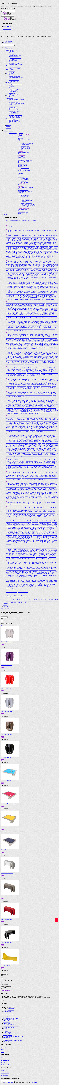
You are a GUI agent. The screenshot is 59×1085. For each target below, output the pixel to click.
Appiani (8, 248)
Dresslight (51, 314)
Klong (54, 408)
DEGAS (8, 308)
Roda (13, 514)
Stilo (13, 538)
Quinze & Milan (31, 503)
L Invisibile (9, 417)
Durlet (55, 316)
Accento (14, 237)
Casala (36, 285)
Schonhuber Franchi (51, 524)
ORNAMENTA (44, 478)
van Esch (9, 568)
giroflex (12, 357)
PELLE (44, 485)
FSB (35, 347)
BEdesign (37, 264)
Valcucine (25, 567)
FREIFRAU (40, 345)
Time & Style (18, 553)
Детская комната (25, 144)
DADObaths (21, 303)
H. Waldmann (17, 367)
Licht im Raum (52, 422)
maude (56, 441)
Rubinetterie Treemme (48, 515)
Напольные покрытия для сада (28, 205)
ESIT (40, 327)
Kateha (8, 404)
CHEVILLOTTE (20, 291)
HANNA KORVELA (26, 367)
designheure (25, 310)
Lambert (34, 418)
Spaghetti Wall (53, 533)
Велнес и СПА (21, 157)
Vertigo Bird (17, 571)
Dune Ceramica (33, 316)
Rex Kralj (35, 510)
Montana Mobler (53, 450)
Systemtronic (51, 542)
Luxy (37, 431)
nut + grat (36, 467)
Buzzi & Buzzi (52, 277)
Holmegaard (14, 373)
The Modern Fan (52, 550)
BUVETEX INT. (42, 277)
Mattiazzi (51, 441)
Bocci (24, 270)
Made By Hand (43, 435)
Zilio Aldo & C (23, 601)
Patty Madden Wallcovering (51, 484)
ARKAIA (42, 250)
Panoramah (40, 483)
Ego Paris (26, 322)
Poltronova (25, 494)
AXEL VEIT (27, 257)
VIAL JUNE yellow (5, 826)
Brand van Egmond (29, 273)
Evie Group (24, 329)
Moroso (14, 453)
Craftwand (9, 299)
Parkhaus (26, 484)
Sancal (55, 520)
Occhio (36, 472)
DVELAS (30, 317)
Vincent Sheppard (25, 573)
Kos (33, 410)
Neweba (27, 462)
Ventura (19, 570)
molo (31, 450)
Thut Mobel (50, 551)
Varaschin (27, 568)
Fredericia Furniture (20, 345)
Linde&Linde (35, 424)
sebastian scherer (30, 526)
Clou (49, 292)
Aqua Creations (27, 248)
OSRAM (12, 479)
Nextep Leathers (38, 462)
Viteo (12, 575)
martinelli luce (36, 440)
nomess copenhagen (43, 465)
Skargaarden (23, 532)
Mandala (31, 437)
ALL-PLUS (25, 242)
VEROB (41, 570)
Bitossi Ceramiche (11, 269)
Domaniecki (51, 313)
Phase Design (27, 488)
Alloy (41, 242)
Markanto (54, 439)
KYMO (36, 413)
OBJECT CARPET (15, 472)
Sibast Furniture (38, 529)
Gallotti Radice (16, 353)
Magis (21, 436)
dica (7, 312)
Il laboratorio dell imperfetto (49, 380)
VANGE (21, 568)
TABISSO (9, 548)
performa (49, 485)
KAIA (23, 400)
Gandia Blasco (36, 353)
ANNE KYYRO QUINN (19, 246)
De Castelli (47, 305)
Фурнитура (20, 173)
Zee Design (27, 599)
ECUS (29, 321)
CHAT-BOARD (44, 290)
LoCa (30, 427)
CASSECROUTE (38, 286)
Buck (24, 275)
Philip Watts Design (41, 488)
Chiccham (28, 291)
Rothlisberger (20, 515)
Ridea (39, 511)
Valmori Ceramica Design (41, 567)
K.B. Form (9, 400)
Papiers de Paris (10, 484)
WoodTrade (22, 586)
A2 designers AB (15, 235)
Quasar (52, 502)
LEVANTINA (43, 422)
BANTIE (13, 262)
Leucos (30, 422)
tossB (23, 555)
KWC (20, 413)
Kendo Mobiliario (48, 404)
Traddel (43, 555)
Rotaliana (13, 515)
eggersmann (20, 322)
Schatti (48, 523)
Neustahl (48, 461)
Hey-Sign (37, 371)
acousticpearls (35, 237)
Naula (55, 459)
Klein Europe (39, 408)
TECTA (50, 549)
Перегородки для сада (26, 203)
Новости (8, 128)
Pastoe (42, 484)
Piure (14, 491)
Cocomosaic (14, 294)
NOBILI (17, 465)
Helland (8, 370)
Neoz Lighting (29, 461)
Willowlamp (15, 584)
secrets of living (39, 526)
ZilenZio (16, 601)
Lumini (14, 431)
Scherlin (17, 524)
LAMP (49, 418)
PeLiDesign (38, 485)
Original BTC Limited (15, 478)
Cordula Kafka (35, 296)
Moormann (24, 452)
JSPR (54, 395)
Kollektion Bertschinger (46, 409)
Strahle (49, 538)
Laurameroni (51, 419)
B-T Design (25, 261)
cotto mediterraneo (11, 297)
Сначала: (3, 615)
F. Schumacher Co (15, 334)
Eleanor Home (44, 322)
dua (23, 316)
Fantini (8, 335)
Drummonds (18, 316)
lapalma (27, 419)
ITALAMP (20, 388)
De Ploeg (9, 307)
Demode (46, 308)
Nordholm (14, 466)
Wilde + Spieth (46, 583)
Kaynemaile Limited (27, 404)
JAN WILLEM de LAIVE (13, 393)
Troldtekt (18, 558)
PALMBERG (23, 483)
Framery (40, 344)
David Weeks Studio (28, 305)
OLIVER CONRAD (33, 475)
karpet (41, 402)
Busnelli (35, 277)
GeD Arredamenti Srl (21, 354)
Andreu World (22, 244)
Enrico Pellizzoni (54, 325)
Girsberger (18, 357)
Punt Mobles (51, 497)
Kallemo (41, 400)
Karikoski (50, 401)
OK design (38, 474)
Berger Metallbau (50, 266)
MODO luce (9, 450)
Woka (12, 585)
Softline (32, 533)
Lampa (54, 418)
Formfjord (25, 342)
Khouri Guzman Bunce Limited (14, 406)
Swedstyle (26, 542)
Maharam (34, 436)
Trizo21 (13, 558)
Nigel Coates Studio (11, 463)
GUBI (27, 364)
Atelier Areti (37, 255)
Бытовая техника (25, 182)
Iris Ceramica (19, 387)
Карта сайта (3, 1062)
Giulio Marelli (25, 357)
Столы (19, 136)
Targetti (8, 549)
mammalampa (17, 437)
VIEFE (33, 572)
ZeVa (8, 601)
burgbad (45, 275)
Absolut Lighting (43, 235)
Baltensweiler (47, 261)
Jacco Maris (17, 392)
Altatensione (24, 243)
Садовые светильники (26, 200)
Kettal (35, 405)
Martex (30, 440)
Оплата (2, 1052)
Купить (2, 644)
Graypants (22, 361)
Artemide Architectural (23, 252)
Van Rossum (15, 568)
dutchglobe (15, 317)
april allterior (14, 248)
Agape (41, 238)
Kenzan (13, 405)
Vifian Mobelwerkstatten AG (43, 572)
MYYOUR (53, 456)
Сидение (20, 135)
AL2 (42, 240)
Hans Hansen (36, 367)
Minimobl (41, 446)
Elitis (23, 323)
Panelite (34, 483)
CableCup (14, 282)
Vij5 (52, 572)
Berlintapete (9, 268)
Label (49, 417)
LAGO (22, 418)
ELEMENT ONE (52, 322)
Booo (22, 272)
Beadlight (24, 264)
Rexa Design (41, 510)
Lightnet (40, 423)
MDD (43, 443)
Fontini (29, 340)
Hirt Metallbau (51, 371)
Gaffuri (53, 352)
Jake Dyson (32, 392)
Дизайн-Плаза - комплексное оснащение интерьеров (16, 1016)
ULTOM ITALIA (26, 562)
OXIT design (32, 479)
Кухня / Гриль (21, 192)
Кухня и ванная (21, 155)
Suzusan (51, 541)
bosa (38, 272)
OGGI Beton (27, 474)
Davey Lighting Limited (47, 304)
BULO (32, 275)
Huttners (32, 375)
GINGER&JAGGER (27, 356)
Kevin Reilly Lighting (48, 405)
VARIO (51, 568)
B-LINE (19, 261)
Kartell (45, 402)
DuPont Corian (42, 316)
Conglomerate (49, 295)
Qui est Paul (15, 503)
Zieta (12, 601)
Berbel (44, 266)
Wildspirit (53, 583)
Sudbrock (19, 541)
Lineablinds (48, 424)
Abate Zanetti (27, 235)
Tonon (46, 554)
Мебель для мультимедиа (24, 139)
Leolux (14, 422)
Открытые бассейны (26, 199)
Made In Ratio (51, 435)
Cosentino (42, 296)
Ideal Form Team (25, 379)
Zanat (8, 599)
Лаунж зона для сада (23, 190)
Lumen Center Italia (45, 430)
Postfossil (9, 496)
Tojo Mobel (53, 553)
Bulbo (28, 275)
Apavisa (37, 247)
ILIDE (16, 382)
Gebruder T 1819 (10, 354)
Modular (16, 450)
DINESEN (45, 312)
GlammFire (44, 357)
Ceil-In (46, 287)
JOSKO (46, 395)
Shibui (19, 529)
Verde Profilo (25, 570)
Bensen (24, 266)
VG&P (46, 571)
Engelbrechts (41, 325)
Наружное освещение (23, 153)
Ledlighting (34, 421)
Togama (47, 553)
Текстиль (20, 174)
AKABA (13, 240)
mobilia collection (33, 449)
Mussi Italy (19, 456)
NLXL (13, 465)
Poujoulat (15, 496)
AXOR (40, 257)
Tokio (12, 554)
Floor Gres (28, 339)
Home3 (49, 373)
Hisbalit (8, 373)
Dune (27, 316)
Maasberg (35, 435)
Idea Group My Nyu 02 (8, 1024)
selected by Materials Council (46, 527)
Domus (8, 314)
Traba (39, 555)
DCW (35, 305)
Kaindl (27, 400)
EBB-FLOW (13, 321)
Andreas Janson (14, 244)
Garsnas (42, 353)
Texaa (46, 550)
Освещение (20, 151)
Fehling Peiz (14, 336)
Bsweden (19, 275)
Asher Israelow (37, 253)
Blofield (32, 269)
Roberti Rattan (51, 513)
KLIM (45, 408)
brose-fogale (14, 274)
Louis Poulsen (31, 428)
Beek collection (49, 264)
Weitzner (33, 581)
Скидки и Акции (5, 1060)
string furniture (16, 540)
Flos (38, 339)
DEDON (47, 307)
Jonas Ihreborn (37, 395)
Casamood (16, 286)
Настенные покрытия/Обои (24, 162)
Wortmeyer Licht (50, 586)
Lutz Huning (25, 431)
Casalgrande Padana (43, 285)
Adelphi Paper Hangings (17, 238)
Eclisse (24, 321)
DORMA (14, 314)
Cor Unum (22, 296)
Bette (42, 268)
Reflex (47, 509)
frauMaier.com (54, 344)
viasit (15, 572)
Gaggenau (9, 353)
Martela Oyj (24, 440)
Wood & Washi (25, 585)
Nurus (31, 467)
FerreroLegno (32, 336)
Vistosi (8, 575)
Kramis (37, 410)
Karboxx (25, 401)
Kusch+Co (9, 413)
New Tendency (12, 462)
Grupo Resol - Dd (44, 362)
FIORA (32, 338)
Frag (31, 344)
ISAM (41, 387)
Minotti (46, 446)
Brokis (8, 274)
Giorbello (39, 356)
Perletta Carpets (10, 487)
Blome (37, 269)
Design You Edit (44, 309)
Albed (56, 240)
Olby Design (19, 475)
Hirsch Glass (43, 371)
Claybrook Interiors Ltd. (42, 292)
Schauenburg (53, 523)
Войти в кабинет (7, 41)
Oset (8, 479)
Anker (40, 244)
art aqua (38, 251)
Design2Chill (53, 309)
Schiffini (22, 524)
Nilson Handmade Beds (34, 463)
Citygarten (26, 292)
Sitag (55, 531)
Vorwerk (30, 576)
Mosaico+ (23, 453)
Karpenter (36, 402)
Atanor (24, 255)
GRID (52, 361)
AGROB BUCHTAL (27, 239)
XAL (8, 592)
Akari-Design (19, 240)
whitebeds (17, 583)
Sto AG (24, 538)
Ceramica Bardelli (53, 287)
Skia (28, 532)
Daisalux (28, 303)
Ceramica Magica (29, 288)
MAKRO (53, 436)
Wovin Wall (9, 588)
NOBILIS (23, 465)
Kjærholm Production (30, 408)
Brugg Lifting (35, 274)
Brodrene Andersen (52, 273)
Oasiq (8, 472)
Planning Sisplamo (52, 491)
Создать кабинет (7, 42)
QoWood (32, 502)
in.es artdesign (10, 383)
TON (37, 554)
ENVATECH (10, 326)
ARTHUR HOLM (48, 252)
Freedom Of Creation (31, 345)
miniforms (35, 446)
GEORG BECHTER (38, 354)
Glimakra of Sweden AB (33, 358)
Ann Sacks (52, 244)
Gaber (15, 352)
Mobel (53, 448)
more (28, 452)
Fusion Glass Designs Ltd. (22, 348)
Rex (30, 510)
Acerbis (19, 237)
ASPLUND (9, 255)
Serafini (31, 528)
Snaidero (17, 533)
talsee (47, 548)
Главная (2, 608)
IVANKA (34, 388)
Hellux (13, 370)
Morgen (43, 452)
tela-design (9, 550)
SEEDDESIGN (27, 527)
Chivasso (33, 291)
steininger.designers (11, 537)
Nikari (19, 463)
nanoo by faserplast (36, 459)
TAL (43, 548)
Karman (30, 402)
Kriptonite (55, 410)
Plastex (8, 492)
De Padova (54, 305)
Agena (52, 238)
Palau (12, 483)
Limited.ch (23, 424)
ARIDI (31, 250)
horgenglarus (12, 374)
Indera (12, 384)
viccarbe (28, 572)
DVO (35, 317)
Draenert (38, 314)
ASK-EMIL (44, 253)
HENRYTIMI (24, 370)
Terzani (41, 550)
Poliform (50, 493)
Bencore (55, 265)
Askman (50, 253)
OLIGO (25, 475)
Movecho (46, 453)
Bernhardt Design (28, 268)
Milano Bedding (16, 446)
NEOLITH (22, 461)
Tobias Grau (40, 553)
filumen (17, 338)
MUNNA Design (10, 456)
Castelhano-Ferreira (11, 287)
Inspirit (19, 386)
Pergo (54, 485)
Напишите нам (7, 29)
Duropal (8, 317)
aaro (22, 235)
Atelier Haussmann (46, 255)
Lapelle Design (34, 419)
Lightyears (47, 423)
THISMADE (28, 551)
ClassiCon (32, 292)
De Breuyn (41, 305)
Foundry (45, 343)
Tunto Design (42, 558)
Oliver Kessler (43, 475)
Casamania (9, 286)
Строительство (21, 183)
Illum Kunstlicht (27, 382)
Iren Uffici (13, 387)
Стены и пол (21, 159)
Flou (46, 339)
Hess (28, 371)
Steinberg (50, 536)
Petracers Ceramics (18, 488)
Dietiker (32, 312)
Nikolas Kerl (24, 463)
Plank (33, 491)
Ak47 (8, 240)
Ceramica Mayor (38, 288)
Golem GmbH (14, 360)
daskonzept (24, 304)
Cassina (45, 286)
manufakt (43, 437)
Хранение (20, 138)
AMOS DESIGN (46, 243)
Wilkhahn (9, 584)
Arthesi (41, 252)
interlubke (29, 386)
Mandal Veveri (25, 437)
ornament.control (35, 478)
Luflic (38, 430)
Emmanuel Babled (20, 325)
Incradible (54, 383)
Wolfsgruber (17, 585)
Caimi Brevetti (26, 282)
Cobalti (8, 294)
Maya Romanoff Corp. (31, 443)
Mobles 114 (42, 449)
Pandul (29, 483)
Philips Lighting (51, 488)
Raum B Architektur (38, 507)
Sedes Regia (54, 526)
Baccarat (40, 261)
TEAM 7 (14, 549)
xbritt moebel (13, 592)
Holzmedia (44, 373)
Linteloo (54, 424)
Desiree (38, 310)
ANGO (35, 244)
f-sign (8, 334)
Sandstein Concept (11, 522)
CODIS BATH (30, 294)
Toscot (16, 555)
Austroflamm (49, 256)
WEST (46, 581)
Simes (24, 531)
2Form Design (17, 230)
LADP (17, 418)
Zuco (8, 602)
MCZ (39, 443)
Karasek (20, 401)
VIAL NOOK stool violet (6, 665)
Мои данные (4, 1070)
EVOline (30, 329)
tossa (20, 555)
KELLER (40, 404)
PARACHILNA (19, 484)
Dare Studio (9, 304)
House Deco (43, 374)
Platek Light (14, 492)
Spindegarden (36, 535)
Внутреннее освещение (23, 152)
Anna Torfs (9, 246)
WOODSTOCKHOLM (12, 586)
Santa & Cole (27, 522)
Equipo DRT (23, 326)
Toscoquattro (9, 555)
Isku (47, 387)
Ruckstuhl (9, 516)
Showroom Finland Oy (27, 529)
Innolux (53, 384)
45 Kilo (53, 230)
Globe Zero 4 (43, 358)
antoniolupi (18, 247)
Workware (43, 586)
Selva (22, 528)
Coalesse (54, 292)
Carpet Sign (9, 285)
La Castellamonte (21, 417)
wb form (21, 581)
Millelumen (29, 446)
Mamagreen (9, 437)
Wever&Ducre (10, 583)
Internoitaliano (36, 386)
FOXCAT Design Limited (19, 344)
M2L (14, 435)
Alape (52, 240)
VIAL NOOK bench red (6, 919)
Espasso (44, 327)
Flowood (51, 339)
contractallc (11, 1010)
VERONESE (48, 570)
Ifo (55, 379)
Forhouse (42, 340)
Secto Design (47, 526)
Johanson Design (21, 395)
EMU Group (29, 325)
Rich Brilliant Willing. (17, 511)
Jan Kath (52, 392)
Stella (18, 537)
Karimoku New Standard (12, 402)
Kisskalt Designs (10, 408)
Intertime (48, 386)
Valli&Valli (31, 567)
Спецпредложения (18, 133)
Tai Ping (26, 548)
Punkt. (45, 497)
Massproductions (10, 441)
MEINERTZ (9, 444)
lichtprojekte (21, 423)
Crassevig (15, 299)
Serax (36, 528)
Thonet (35, 551)
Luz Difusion (42, 431)
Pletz (32, 492)
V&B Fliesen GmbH (11, 567)
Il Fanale (38, 380)
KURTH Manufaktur (50, 411)
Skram (41, 532)
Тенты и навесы (25, 195)
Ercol (42, 326)
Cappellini (28, 283)
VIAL (11, 572)
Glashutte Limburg (14, 358)
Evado (19, 329)
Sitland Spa (9, 532)
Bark (17, 262)
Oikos (33, 474)
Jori (42, 395)
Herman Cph (50, 370)
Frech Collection (10, 345)
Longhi (8, 428)
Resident (14, 510)
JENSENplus (41, 393)
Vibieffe (23, 572)
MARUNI (44, 440)
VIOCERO (39, 573)
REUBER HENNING (23, 510)
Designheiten (17, 310)
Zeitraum (45, 599)
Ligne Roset (53, 423)
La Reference (36, 417)
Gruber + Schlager (34, 362)
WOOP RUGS (30, 586)
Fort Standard (26, 343)
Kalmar (46, 400)
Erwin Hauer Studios (23, 327)
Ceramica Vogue (47, 288)
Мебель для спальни (23, 140)
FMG (56, 339)
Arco (49, 248)
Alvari (35, 243)
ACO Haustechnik (26, 237)
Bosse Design (48, 272)
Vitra (16, 575)
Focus (8, 340)
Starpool (13, 536)
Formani (8, 342)
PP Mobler (21, 496)
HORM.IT (25, 374)
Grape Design (47, 360)
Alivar (17, 242)
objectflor (23, 472)
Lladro (11, 427)
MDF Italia (49, 443)
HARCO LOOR (50, 367)
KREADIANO (44, 410)
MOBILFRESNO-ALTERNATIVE (20, 449)
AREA (15, 250)
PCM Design (20, 485)
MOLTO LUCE (44, 450)
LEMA (56, 421)
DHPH (55, 310)
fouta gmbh (9, 344)
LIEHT (27, 423)
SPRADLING (53, 535)
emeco (14, 325)
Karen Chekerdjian (42, 401)
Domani (44, 313)
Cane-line (9, 283)
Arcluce (45, 248)
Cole (35, 294)
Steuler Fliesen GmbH (45, 537)
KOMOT (55, 409)
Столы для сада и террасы (24, 188)
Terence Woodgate (23, 550)
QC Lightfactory (10, 502)
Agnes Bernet (10, 239)
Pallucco (16, 483)
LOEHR (35, 427)
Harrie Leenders (10, 369)
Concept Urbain (10, 295)
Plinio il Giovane (48, 492)
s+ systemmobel (10, 520)
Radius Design (14, 507)
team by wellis (21, 549)
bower (8, 273)
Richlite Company (27, 511)
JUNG (24, 396)
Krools (34, 411)
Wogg (53, 584)
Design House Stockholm (22, 309)
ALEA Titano (6, 1022)
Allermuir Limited (34, 242)
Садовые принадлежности (27, 204)
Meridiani (40, 444)
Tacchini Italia (20, 548)
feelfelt (8, 336)
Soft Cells (27, 533)
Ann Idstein (45, 244)
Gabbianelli (9, 352)
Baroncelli (23, 262)
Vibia (19, 572)
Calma (32, 282)
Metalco (14, 445)
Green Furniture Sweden (31, 361)
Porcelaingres (41, 494)
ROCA (8, 514)
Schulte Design (17, 526)
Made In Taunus (10, 436)
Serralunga (9, 529)
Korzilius (29, 410)
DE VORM (20, 307)
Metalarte (9, 445)
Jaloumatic (38, 392)
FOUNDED (39, 343)
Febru (46, 335)
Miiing (44, 445)
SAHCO (36, 520)
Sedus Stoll (19, 527)
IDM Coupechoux (49, 379)
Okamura (44, 474)
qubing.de (9, 503)
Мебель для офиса (25, 147)
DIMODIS (38, 312)
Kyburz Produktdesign (27, 413)
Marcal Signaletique (29, 439)
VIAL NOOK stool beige (6, 734)
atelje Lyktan (20, 256)
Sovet (47, 533)
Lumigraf (53, 430)
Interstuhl (43, 386)
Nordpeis (27, 466)
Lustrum (19, 431)
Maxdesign (22, 443)
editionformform (54, 321)
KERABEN (24, 405)
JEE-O (36, 393)
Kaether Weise (17, 400)
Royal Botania (28, 515)
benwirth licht (37, 266)
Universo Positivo (11, 563)
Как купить (3, 1047)
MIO (8, 448)
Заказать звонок (7, 1011)
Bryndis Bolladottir (11, 275)
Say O (22, 523)
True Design (30, 558)
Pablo (8, 483)
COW (43, 297)
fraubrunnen (46, 344)
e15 (7, 321)
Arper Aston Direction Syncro (10, 1033)
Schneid (28, 524)
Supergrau (38, 541)
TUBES (36, 558)
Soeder (22, 533)
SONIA (42, 533)
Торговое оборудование (23, 208)
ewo (43, 329)
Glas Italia (50, 357)
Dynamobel (41, 317)
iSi (44, 387)
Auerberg (43, 256)
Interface (23, 386)
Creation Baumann (23, 299)
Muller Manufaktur (26, 454)
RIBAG (8, 511)
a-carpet (8, 235)
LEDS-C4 (40, 421)
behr (7, 265)
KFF (56, 405)
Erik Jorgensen (48, 326)
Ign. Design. (18, 380)
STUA (33, 540)
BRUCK (28, 274)
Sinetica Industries (35, 531)
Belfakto (12, 265)
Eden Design (35, 321)
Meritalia (46, 444)
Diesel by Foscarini (25, 312)
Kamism (51, 400)
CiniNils (20, 292)
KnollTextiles (24, 409)
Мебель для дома (25, 146)
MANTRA (37, 437)
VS (34, 576)
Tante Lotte (52, 548)
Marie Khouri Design (46, 439)
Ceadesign (41, 287)
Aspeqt (56, 253)
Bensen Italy (30, 266)
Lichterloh (9, 423)
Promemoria (12, 497)
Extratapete (15, 330)
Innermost (33, 384)
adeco (53, 237)
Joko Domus (29, 395)
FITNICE (50, 338)
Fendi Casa (25, 336)
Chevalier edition (10, 291)
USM (33, 563)
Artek (54, 251)
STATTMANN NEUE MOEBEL (24, 536)
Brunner (51, 274)
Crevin (30, 299)
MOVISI (51, 453)
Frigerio (13, 347)
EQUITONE (30, 326)
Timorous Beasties (26, 553)
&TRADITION (10, 226)
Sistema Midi (50, 531)
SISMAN (43, 531)
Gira (7, 357)
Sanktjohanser (20, 522)
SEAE (23, 526)
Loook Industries (15, 428)
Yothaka (22, 595)
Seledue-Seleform (11, 528)
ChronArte (9, 292)
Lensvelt (8, 422)
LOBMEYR (24, 427)
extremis (20, 330)
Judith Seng (9, 396)
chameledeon (36, 290)
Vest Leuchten (35, 571)
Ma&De (22, 435)
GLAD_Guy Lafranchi (35, 357)
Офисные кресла (7, 1029)
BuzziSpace (9, 278)
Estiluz (54, 327)
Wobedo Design (46, 584)
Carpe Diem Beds (44, 283)
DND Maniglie (34, 313)
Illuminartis (35, 382)
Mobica (8, 449)
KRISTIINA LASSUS (26, 411)
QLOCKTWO (25, 502)
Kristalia (17, 411)
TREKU (32, 557)
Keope (18, 405)
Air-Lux (54, 239)
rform (52, 510)
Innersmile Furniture (41, 384)
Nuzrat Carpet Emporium (46, 467)
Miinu (48, 445)
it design (14, 388)
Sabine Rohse (25, 520)
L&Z (14, 417)
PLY (10, 493)
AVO (22, 257)
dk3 (21, 313)
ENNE (47, 325)
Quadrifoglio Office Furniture (42, 502)
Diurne (8, 313)
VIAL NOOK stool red (6, 688)
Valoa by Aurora (52, 567)
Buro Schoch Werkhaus (12, 277)
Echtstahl (19, 321)
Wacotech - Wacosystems (12, 580)
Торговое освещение (23, 212)
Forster (50, 342)
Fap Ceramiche (20, 335)
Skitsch (32, 532)
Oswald (17, 479)
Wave (17, 581)
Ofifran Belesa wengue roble (10, 1020)
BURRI (21, 277)
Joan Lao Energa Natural (52, 393)
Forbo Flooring (36, 340)
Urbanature (24, 563)
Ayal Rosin (45, 257)
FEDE (54, 335)
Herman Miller (10, 371)
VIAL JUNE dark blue (6, 849)
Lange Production (20, 419)
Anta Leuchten (44, 246)
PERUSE (22, 487)
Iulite (29, 388)
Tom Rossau (32, 554)
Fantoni (13, 335)
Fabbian (30, 334)
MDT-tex (55, 443)
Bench (39, 265)
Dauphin (29, 304)
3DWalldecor (44, 230)
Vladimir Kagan (51, 575)
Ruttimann (24, 516)
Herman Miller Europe (20, 371)
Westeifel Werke (52, 581)
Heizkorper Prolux (51, 369)
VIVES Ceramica (42, 575)
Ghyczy (8, 356)
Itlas (25, 388)
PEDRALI (32, 485)
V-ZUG (19, 567)
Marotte (8, 440)
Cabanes (8, 282)
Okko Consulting (10, 475)
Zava (22, 599)
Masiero (49, 440)
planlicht (37, 491)
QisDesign (18, 502)
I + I (7, 379)
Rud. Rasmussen (16, 516)
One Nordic (27, 476)
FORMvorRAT (43, 342)
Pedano (26, 485)
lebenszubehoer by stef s (18, 421)
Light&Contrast (34, 423)
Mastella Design (19, 441)
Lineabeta (42, 424)
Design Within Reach (34, 309)
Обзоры (8, 126)
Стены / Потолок (25, 179)
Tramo (8, 557)
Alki (20, 242)
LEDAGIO (27, 421)
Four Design (51, 343)
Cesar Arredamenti (28, 290)
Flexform (13, 339)
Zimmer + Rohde (32, 601)
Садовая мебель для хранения (25, 191)
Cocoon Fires (21, 294)
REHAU (9, 510)
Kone (15, 410)
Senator (26, 528)
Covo (39, 297)
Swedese (20, 542)
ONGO (41, 476)
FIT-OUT (20, 169)
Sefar (33, 527)
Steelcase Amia (6, 1023)
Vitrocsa (34, 575)
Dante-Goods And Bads (52, 303)
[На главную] (7, 14)
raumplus (46, 507)
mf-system (38, 445)
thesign (8, 551)
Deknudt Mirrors (16, 308)
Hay (38, 369)
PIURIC (18, 491)
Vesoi (29, 571)
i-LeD (12, 379)
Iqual (8, 387)
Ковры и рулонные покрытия (25, 160)
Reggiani (52, 509)
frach (28, 344)
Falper (35, 334)
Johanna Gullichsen (11, 395)
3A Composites (29, 230)
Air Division (48, 239)
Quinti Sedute (23, 503)
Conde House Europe (39, 295)
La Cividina (29, 417)
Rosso (8, 515)
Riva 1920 (35, 513)
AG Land (36, 238)
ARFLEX (26, 250)
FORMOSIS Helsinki (33, 342)
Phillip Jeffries (24, 489)
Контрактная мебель (26, 148)
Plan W (24, 491)
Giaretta (19, 356)
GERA (47, 354)
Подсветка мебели (22, 213)
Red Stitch (28, 509)
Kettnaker (40, 405)
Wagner (21, 580)
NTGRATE (26, 467)
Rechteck (14, 509)
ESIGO (35, 327)
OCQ (41, 472)
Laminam (40, 418)
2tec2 (23, 230)
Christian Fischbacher (42, 291)
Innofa (49, 384)
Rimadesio (16, 513)
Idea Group (17, 379)
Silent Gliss (49, 529)
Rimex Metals (22, 513)
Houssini (49, 374)
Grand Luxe (32, 360)
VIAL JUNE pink (5, 803)
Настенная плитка (22, 164)
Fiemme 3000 (46, 336)
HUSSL (27, 375)
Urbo (29, 563)
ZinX (39, 601)
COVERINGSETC (32, 297)
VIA (49, 571)
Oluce (49, 475)
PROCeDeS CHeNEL (40, 496)
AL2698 (47, 240)
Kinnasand (40, 406)
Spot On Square (44, 535)
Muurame (25, 456)
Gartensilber (48, 353)
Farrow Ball (37, 335)
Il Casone (33, 380)
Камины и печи (24, 178)
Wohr (8, 585)
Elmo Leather (38, 323)
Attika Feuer (36, 256)
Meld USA (17, 444)
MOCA (48, 449)
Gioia (35, 356)
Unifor (51, 562)
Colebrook (41, 294)
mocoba (52, 449)
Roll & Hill (31, 514)
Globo (49, 358)
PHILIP (33, 488)
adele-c (8, 238)
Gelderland (30, 354)
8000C (8, 231)
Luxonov (32, 431)
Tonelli (42, 554)
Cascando (22, 286)
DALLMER (34, 303)
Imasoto (49, 382)
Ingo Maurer (17, 384)
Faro (25, 335)
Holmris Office (22, 373)
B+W (14, 261)
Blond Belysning (44, 269)
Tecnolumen (44, 549)
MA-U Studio (28, 435)
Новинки (11, 133)
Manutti (8, 439)
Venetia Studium (12, 570)
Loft (45, 427)
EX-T (47, 329)
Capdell (14, 283)
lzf (48, 431)
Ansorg (38, 246)
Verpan (54, 570)
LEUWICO (36, 422)
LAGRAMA (28, 418)
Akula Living (27, 240)
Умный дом (23, 181)
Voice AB (9, 576)
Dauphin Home (37, 304)
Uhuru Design (10, 562)
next (32, 462)
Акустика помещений (23, 175)
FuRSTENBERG (11, 348)
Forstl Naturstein (18, 343)
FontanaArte (23, 340)
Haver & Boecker (26, 369)
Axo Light (34, 257)
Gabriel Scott (20, 352)
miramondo (22, 448)
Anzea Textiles (30, 247)
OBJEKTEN (30, 472)
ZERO (55, 599)
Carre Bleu (21, 285)
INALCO (17, 383)
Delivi (35, 308)
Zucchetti (54, 601)
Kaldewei (32, 400)
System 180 (44, 542)
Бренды (7, 608)
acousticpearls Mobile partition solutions (12, 1040)
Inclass (48, 383)
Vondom (24, 576)
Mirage (16, 448)
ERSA (16, 327)
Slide (12, 533)
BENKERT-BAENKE (16, 266)
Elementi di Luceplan (11, 323)
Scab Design (42, 523)
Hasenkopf (18, 369)
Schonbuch (43, 524)
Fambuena (40, 334)
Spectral (15, 535)
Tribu (50, 557)
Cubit (42, 299)
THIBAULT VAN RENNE (18, 551)
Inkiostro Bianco (25, 384)
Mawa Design (10, 443)
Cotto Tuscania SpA (21, 297)
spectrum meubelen (23, 535)
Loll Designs (50, 427)
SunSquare (31, 541)
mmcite (49, 448)
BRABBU (14, 273)
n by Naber (9, 459)
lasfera (41, 419)
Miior (52, 445)
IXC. (38, 388)
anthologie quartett (53, 246)
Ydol (18, 595)
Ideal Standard (33, 379)
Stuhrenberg (13, 541)
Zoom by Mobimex (46, 601)
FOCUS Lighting (15, 340)
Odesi (45, 472)
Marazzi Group (19, 439)
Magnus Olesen (27, 436)
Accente (8, 237)
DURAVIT (49, 316)
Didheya (12, 312)
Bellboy (17, 265)
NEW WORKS (21, 462)
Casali (51, 285)
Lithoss (27, 426)
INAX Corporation (25, 383)
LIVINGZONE (50, 426)
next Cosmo (6, 1041)
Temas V (15, 550)
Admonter (26, 238)
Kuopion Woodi (40, 411)
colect (46, 294)
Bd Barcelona (17, 264)
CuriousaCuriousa (49, 299)
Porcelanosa (48, 494)
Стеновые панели (25, 168)
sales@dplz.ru (11, 1008)
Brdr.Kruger (43, 273)
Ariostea (36, 250)
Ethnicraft (14, 329)
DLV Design (26, 313)
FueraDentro (44, 347)
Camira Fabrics (51, 282)
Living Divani (34, 426)
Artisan (8, 253)
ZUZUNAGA (24, 602)
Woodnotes (46, 585)
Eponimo (16, 326)
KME (8, 409)
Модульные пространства (24, 170)
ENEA (35, 325)
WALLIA (36, 580)
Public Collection (34, 497)
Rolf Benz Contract (23, 514)
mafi (16, 436)
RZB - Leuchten (46, 516)
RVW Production (32, 516)
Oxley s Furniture (40, 479)
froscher (31, 347)
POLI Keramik (44, 493)
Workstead (37, 586)
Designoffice (31, 310)
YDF (14, 595)
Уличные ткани (24, 196)
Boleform (38, 270)
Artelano (8, 252)
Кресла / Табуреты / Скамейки (25, 187)
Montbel (8, 452)
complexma (51, 294)
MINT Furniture (53, 446)
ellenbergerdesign (29, 323)
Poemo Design (24, 493)
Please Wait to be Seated (24, 492)
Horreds (37, 374)
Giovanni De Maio (53, 356)
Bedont (43, 264)
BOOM (17, 272)
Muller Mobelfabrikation (37, 454)
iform (8, 380)
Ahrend (35, 239)
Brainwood (20, 273)
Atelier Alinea (30, 255)
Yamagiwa (9, 595)
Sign (43, 529)
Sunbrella (25, 541)
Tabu (14, 548)
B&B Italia (9, 261)
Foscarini (33, 343)
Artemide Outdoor (34, 252)
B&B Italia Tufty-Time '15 (9, 1019)
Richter (35, 511)
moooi (18, 452)
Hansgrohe (43, 367)
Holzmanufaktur (36, 373)
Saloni (46, 520)
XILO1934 (21, 592)
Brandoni (36, 273)
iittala (24, 380)
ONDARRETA (20, 476)
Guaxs (22, 364)
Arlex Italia (22, 251)
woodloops (39, 585)
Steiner (55, 536)
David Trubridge (18, 305)
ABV (50, 235)
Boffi (27, 270)
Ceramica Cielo (10, 288)
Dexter (50, 310)
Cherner (51, 290)
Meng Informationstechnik (26, 444)
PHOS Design (37, 489)
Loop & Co (23, 428)
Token (8, 554)
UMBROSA (40, 562)
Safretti (31, 520)
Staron (8, 536)
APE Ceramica (44, 247)
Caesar (20, 282)
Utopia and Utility (39, 563)
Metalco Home (21, 445)
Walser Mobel (48, 580)
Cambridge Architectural (41, 282)
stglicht (53, 537)
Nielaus (53, 462)
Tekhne (55, 549)
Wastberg (12, 581)
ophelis (45, 476)
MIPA (12, 448)
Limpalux (29, 424)
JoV (50, 395)
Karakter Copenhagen (11, 401)
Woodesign (33, 585)
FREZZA (47, 345)
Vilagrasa (9, 573)
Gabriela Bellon (29, 352)
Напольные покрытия (23, 161)
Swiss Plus (32, 542)
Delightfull (24, 308)
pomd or (30, 494)
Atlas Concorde (28, 256)
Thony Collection (42, 551)
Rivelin (40, 513)
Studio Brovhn (39, 540)
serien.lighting (50, 528)
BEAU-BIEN (30, 264)
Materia (30, 441)
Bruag (24, 274)
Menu (35, 444)
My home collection (37, 456)
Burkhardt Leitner (52, 275)
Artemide (14, 252)
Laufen (45, 419)
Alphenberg (14, 243)
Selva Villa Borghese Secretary (10, 1026)
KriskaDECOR (10, 411)
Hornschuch (31, 374)
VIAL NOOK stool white (6, 641)
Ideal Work (41, 379)
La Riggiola (43, 417)
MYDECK (46, 456)
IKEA (28, 380)
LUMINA (9, 431)
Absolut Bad (35, 235)
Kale (37, 400)
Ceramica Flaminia (20, 288)
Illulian (21, 382)
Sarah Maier (35, 522)
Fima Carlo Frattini (24, 338)
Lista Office (14, 426)
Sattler (49, 522)
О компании (6, 1031)
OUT (22, 479)
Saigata (41, 520)
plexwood (37, 492)
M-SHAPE (9, 435)
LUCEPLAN (22, 430)
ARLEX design (15, 251)
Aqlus (21, 248)
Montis (14, 452)
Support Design (45, 541)
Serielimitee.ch (42, 528)
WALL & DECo (28, 580)
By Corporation (17, 278)
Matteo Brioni (44, 441)
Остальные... (21, 142)
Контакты (8, 125)
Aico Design (41, 239)
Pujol (41, 497)
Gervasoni (52, 354)
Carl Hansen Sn (35, 283)
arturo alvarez (20, 253)
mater (26, 441)
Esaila (31, 327)
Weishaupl (27, 581)
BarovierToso (29, 262)
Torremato (51, 554)
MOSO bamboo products (32, 453)
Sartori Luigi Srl (43, 522)
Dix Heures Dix (15, 313)
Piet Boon (49, 489)
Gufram (31, 364)
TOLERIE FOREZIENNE (21, 554)
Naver (8, 461)
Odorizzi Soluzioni (52, 472)
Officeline (16, 474)
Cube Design (36, 299)
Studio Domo (47, 540)
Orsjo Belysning (53, 478)
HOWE (55, 374)
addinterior (48, 237)
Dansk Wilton (41, 303)
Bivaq (18, 269)
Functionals (51, 347)
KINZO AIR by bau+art (49, 406)
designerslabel (10, 310)
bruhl (41, 274)
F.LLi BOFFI (24, 334)
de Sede (14, 307)
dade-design (14, 303)
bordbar (34, 272)
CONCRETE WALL (20, 295)
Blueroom (11, 270)
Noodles (8, 466)
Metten (33, 445)
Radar (8, 507)
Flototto (42, 339)
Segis (37, 527)
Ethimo (8, 329)
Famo (45, 334)
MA (18, 435)
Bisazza (54, 268)
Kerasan (30, 405)
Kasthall (54, 402)
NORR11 (45, 466)
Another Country (30, 246)
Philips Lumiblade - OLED (13, 489)
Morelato (37, 452)
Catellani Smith (21, 287)
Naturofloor (44, 459)
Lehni (51, 421)
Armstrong (29, 251)
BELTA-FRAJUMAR (26, 265)
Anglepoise (29, 244)
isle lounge (52, 387)
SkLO (37, 532)
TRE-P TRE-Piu (15, 557)
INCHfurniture (42, 383)
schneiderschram (35, 524)
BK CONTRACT (25, 269)
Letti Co (25, 422)
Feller (20, 336)
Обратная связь (7, 26)
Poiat (34, 493)
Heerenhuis (43, 369)
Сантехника (21, 156)
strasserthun (55, 538)
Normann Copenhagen (36, 466)
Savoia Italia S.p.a (15, 523)
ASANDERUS (29, 253)
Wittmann (39, 584)
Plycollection (16, 493)
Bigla (45, 268)
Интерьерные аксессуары (27, 149)
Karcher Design (32, 401)
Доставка (3, 1049)
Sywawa (8, 544)
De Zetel (26, 307)
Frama (36, 344)
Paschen (36, 484)
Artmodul (14, 253)
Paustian (8, 485)
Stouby (44, 538)
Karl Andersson (23, 402)
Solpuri (37, 533)
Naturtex (50, 459)
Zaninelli (13, 599)
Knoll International (15, 409)
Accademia (55, 235)
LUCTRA (32, 430)
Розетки (20, 171)
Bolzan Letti (49, 270)
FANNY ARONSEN (52, 334)
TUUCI (48, 558)
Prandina (26, 496)
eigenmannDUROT (34, 322)
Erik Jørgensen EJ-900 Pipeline (10, 1018)
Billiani (50, 268)
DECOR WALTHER (34, 307)
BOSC (42, 272)
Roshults (50, 514)
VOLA (14, 576)
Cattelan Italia (29, 287)
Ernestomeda (9, 327)
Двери (19, 184)
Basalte (36, 262)
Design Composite (11, 309)
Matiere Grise (36, 441)
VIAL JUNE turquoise (6, 780)
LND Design (17, 427)
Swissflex (38, 542)
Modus (21, 450)
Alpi (19, 243)
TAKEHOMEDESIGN (35, 548)
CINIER (15, 292)
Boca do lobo (18, 270)
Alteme (30, 243)
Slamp (8, 533)
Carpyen (15, 285)
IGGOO (12, 380)
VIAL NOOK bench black (7, 942)
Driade (8, 316)
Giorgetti (45, 356)
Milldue (23, 446)
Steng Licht (31, 537)
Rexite (48, 510)
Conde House (30, 295)
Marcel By (37, 439)
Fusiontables (32, 348)
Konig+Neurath (22, 410)
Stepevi (37, 537)
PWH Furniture (13, 498)
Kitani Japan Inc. (19, 408)
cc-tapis (35, 287)
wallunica (42, 580)
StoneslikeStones (37, 538)
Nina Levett (49, 463)
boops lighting (28, 272)
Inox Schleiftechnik (11, 386)
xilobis (26, 592)
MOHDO (26, 450)
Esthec (49, 327)
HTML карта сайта (5, 1064)
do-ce (40, 313)
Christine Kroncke (52, 291)
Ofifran (21, 474)
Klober (50, 408)
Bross (20, 274)
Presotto (32, 496)
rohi (16, 514)
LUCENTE (14, 430)
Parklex (31, 484)
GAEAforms (46, 352)
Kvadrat (15, 413)
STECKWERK (37, 536)
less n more (19, 422)
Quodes (38, 503)
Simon (29, 531)
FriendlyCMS (34, 1082)
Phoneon (30, 489)
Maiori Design (46, 436)
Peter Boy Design (30, 487)
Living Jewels (41, 426)
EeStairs (8, 322)
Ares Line (20, 250)
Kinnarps (33, 406)
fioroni (36, 338)
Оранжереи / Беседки (26, 206)
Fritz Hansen (24, 347)
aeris (31, 238)
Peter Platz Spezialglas (40, 487)
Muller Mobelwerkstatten (49, 454)
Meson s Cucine (53, 444)
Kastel (50, 402)
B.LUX (31, 261)
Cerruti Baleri (19, 290)
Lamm (45, 418)
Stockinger (30, 538)
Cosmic (47, 296)
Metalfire (28, 445)
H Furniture (9, 367)
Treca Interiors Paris (25, 557)
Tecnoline (37, 549)
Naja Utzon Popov (18, 459)
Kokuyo (30, 409)
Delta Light (40, 308)
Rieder (43, 511)
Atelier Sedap (13, 256)
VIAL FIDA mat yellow (6, 965)
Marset (13, 440)
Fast (42, 335)
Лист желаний (4, 1075)
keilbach (34, 404)
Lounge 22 (45, 428)
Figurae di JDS (10, 338)
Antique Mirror (10, 247)
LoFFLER (41, 427)
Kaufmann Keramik (16, 404)
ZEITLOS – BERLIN (36, 599)
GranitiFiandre (39, 360)
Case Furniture (29, 286)
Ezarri (25, 330)
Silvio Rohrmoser (17, 531)
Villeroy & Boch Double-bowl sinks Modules (13, 1036)
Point (38, 493)
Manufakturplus (51, 437)
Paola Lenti (51, 483)
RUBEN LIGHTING (37, 515)
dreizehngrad (44, 314)
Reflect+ (42, 509)
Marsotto (18, 440)
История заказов (5, 1073)
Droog (13, 316)
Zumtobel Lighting (15, 602)
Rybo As (39, 516)
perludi (17, 487)
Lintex (8, 426)
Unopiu (18, 563)
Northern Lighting (53, 466)
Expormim (52, 329)
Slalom (52, 532)
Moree (33, 452)
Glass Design (22, 358)
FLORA (33, 339)
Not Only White (10, 467)
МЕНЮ (5, 47)
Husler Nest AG (20, 375)
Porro (54, 494)
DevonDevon (44, 310)
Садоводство (24, 201)
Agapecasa (47, 238)
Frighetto (18, 347)
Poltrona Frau (10, 494)
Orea (8, 478)
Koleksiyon (36, 409)
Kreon (50, 410)
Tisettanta (34, 553)
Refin (38, 509)
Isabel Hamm (34, 387)
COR (17, 296)
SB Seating (27, 523)
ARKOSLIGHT (49, 250)
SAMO (50, 520)
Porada (35, 494)
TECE (27, 549)
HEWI (32, 371)
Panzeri (46, 483)
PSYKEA (27, 497)
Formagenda (54, 340)
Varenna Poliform (35, 568)
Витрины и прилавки (23, 210)
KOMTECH (9, 410)
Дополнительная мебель (27, 143)
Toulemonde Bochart (31, 555)
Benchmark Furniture (47, 265)
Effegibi (14, 322)
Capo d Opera (21, 283)
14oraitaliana (9, 230)
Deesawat (53, 307)
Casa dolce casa (29, 285)
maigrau (39, 436)
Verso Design (10, 571)
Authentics (9, 257)
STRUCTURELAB (25, 540)
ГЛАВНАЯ (9, 49)
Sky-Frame (47, 532)
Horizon (18, 374)
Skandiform (16, 532)
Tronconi (23, 558)
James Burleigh (46, 392)
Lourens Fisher (52, 428)
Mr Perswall (17, 454)
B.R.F (36, 261)
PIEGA (44, 489)
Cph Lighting (49, 297)
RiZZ (45, 513)
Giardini (13, 356)
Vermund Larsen (34, 570)
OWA (26, 479)
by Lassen (24, 278)
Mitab (44, 448)
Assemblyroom (17, 255)
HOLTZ (29, 373)
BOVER (55, 272)
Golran (21, 360)
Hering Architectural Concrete (39, 370)
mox (56, 453)
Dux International (22, 317)
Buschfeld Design (28, 277)
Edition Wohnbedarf (44, 321)
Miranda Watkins (29, 448)
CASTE (50, 286)
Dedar (43, 307)
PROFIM (49, 496)
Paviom (14, 485)
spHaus (30, 535)
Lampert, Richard (10, 419)
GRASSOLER (15, 361)
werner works (39, 581)
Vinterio (33, 573)
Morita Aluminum (50, 452)
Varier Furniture (44, 568)
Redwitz (33, 509)
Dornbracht (20, 314)
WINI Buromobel (23, 584)
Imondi (55, 382)
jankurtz (30, 393)
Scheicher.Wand (10, 524)
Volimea (19, 576)
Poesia (30, 493)
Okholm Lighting (51, 474)
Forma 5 (48, 340)
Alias (12, 242)
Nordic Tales (21, 466)
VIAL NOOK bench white (7, 873)
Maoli (13, 439)
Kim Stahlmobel (26, 406)
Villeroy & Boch (16, 573)
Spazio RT (9, 535)
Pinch (10, 491)
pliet (41, 492)
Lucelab (8, 430)
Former (14, 342)
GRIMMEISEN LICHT (12, 362)
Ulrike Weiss (17, 562)
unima (55, 562)
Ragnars (21, 507)
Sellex (18, 528)
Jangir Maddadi (24, 393)
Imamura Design (42, 382)
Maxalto (16, 443)
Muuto (30, 456)
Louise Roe (38, 428)
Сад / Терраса (21, 186)
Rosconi (45, 514)
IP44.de (54, 386)
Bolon (43, 270)
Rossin (55, 514)
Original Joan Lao (26, 478)
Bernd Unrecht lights (18, 268)
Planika (29, 491)
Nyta (12, 469)
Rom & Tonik (38, 514)
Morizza (8, 453)
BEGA (56, 264)
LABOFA (12, 418)
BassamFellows (42, 262)
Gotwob (25, 360)
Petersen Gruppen (51, 487)
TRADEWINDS (50, 555)
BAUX (49, 262)
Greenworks (41, 361)
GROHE (26, 362)
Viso (48, 573)
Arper (34, 251)
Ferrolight (39, 336)
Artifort (56, 252)
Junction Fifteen (17, 396)
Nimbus (43, 463)
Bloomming (52, 269)
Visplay (53, 573)
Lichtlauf (15, 423)
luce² (27, 430)
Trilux (54, 557)
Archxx (40, 248)
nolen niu (35, 465)
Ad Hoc (41, 237)
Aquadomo (34, 248)
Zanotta (18, 599)
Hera (30, 370)
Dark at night (16, 304)
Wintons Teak (32, 584)
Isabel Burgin (27, 387)
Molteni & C (36, 450)
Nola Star (29, 465)
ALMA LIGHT (47, 242)
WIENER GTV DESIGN (26, 583)
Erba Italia (37, 326)
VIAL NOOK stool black (6, 757)
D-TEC (8, 303)
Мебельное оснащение (23, 134)
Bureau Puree (38, 275)
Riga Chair (9, 513)
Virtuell (44, 573)
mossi (41, 453)
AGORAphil (17, 239)
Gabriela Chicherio (38, 352)
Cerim (13, 290)
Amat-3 (39, 243)
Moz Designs (10, 454)
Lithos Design (21, 426)
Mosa (18, 453)
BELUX (34, 265)
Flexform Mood (20, 339)
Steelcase (44, 536)
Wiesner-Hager (38, 583)
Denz (51, 308)
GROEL (21, 362)
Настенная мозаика (22, 165)
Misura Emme (38, 448)
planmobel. (44, 491)
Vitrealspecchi (28, 575)
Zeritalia (50, 599)
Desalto (55, 308)
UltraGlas (34, 562)
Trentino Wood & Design (42, 557)
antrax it (23, 247)
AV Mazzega (16, 257)
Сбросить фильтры (5, 990)
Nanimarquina (26, 459)
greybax (47, 361)
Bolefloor (32, 270)
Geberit (54, 353)
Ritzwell (29, 513)
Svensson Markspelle (11, 542)
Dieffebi (17, 312)
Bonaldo (12, 272)
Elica (19, 323)
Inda (7, 384)
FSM (39, 347)
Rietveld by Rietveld (51, 511)
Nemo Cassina (14, 461)
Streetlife (9, 540)
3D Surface (37, 230)
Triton (8, 558)
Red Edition (21, 509)
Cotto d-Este (53, 296)
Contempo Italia (10, 296)
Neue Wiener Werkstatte (39, 461)
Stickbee (8, 538)
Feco (49, 335)
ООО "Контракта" (8, 1082)
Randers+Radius (28, 507)
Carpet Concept (53, 283)
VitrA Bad (21, 575)
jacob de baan (24, 392)
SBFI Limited (34, 523)
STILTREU (18, 538)
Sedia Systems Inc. (11, 527)
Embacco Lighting (47, 323)
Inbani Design (34, 383)
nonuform (51, 465)
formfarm (19, 342)
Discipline (51, 312)
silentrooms (9, 531)
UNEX (46, 562)
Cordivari (28, 296)
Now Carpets (18, 467)
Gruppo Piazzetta (15, 364)
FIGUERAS (53, 336)
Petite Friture (9, 488)
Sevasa (15, 529)
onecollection (34, 476)
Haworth (33, 369)
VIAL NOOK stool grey (6, 711)
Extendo (8, 330)
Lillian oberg (9, 424)
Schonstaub (9, 526)
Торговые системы (22, 209)
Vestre (41, 571)
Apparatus (51, 247)
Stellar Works (24, 537)
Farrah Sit (30, 335)
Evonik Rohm (37, 329)
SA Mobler (18, 520)
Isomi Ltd (9, 388)
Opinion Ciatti (52, 476)
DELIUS (29, 308)
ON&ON (12, 476)
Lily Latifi (16, 424)
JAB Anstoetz (10, 392)
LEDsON (46, 421)
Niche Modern (47, 462)
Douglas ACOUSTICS (29, 314)
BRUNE (45, 274)
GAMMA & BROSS (26, 353)
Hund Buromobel (10, 375)
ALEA (8, 242)
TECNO (31, 549)
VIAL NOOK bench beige (7, 896)
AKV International (36, 240)
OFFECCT (9, 474)
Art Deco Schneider (46, 251)
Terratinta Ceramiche (33, 550)
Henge (18, 370)
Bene (8, 266)
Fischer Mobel (43, 338)
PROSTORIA (20, 497)
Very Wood (24, 571)
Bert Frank (37, 268)
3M (49, 230)
